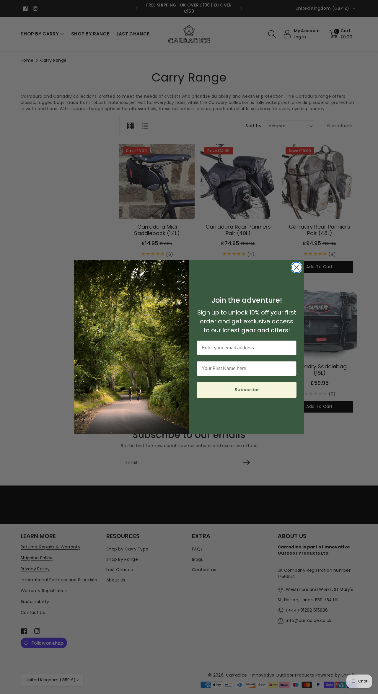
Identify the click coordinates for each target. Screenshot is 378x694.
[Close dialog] (296, 267)
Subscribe (246, 389)
